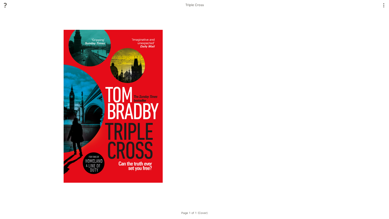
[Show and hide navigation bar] (383, 5)
